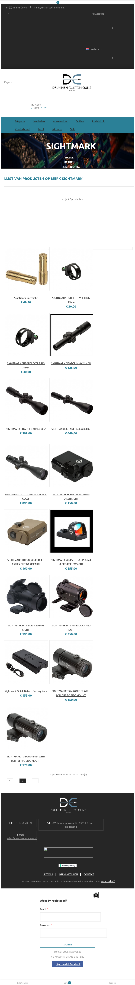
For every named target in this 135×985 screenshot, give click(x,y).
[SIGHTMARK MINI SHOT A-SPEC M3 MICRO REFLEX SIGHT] (71, 531)
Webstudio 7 (108, 881)
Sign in (67, 944)
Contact (89, 874)
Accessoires (60, 121)
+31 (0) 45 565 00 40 (15, 7)
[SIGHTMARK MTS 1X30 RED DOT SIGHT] (26, 596)
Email (43, 908)
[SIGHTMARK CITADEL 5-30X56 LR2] (71, 400)
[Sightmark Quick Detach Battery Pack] (26, 662)
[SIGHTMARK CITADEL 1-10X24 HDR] (71, 334)
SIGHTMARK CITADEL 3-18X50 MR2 (26, 429)
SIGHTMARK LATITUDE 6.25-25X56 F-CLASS (26, 496)
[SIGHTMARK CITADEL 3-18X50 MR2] (26, 400)
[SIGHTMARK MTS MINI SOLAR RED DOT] (71, 596)
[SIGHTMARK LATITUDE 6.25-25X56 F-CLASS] (26, 465)
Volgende (35, 780)
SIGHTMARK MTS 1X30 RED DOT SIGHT (26, 627)
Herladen (39, 121)
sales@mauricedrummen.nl (49, 7)
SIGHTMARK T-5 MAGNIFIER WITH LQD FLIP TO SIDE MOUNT (26, 758)
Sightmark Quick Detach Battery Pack (26, 691)
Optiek (80, 121)
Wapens (20, 121)
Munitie (57, 129)
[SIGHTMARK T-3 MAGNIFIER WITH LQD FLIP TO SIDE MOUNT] (71, 662)
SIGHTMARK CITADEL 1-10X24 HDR (71, 363)
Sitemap (48, 874)
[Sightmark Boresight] (26, 269)
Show (93, 897)
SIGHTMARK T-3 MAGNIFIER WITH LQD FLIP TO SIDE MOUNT (71, 693)
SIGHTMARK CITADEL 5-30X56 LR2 (71, 429)
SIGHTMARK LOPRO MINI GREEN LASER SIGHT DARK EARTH (25, 562)
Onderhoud (22, 129)
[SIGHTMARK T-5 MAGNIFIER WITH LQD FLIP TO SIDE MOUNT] (26, 727)
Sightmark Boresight (26, 297)
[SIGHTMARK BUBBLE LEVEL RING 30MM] (71, 269)
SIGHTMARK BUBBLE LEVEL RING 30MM (71, 300)
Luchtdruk (98, 121)
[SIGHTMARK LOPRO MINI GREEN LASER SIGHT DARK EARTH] (26, 531)
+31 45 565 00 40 (23, 822)
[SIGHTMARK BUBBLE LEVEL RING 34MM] (26, 334)
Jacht (41, 129)
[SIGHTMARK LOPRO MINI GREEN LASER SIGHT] (71, 465)
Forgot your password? (67, 951)
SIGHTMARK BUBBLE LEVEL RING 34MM (26, 365)
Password (45, 924)
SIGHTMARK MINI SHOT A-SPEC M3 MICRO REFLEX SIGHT (71, 562)
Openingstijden (68, 874)
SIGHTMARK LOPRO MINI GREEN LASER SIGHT (71, 496)
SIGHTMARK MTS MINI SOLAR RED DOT (71, 627)
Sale (72, 129)
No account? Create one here (67, 956)
